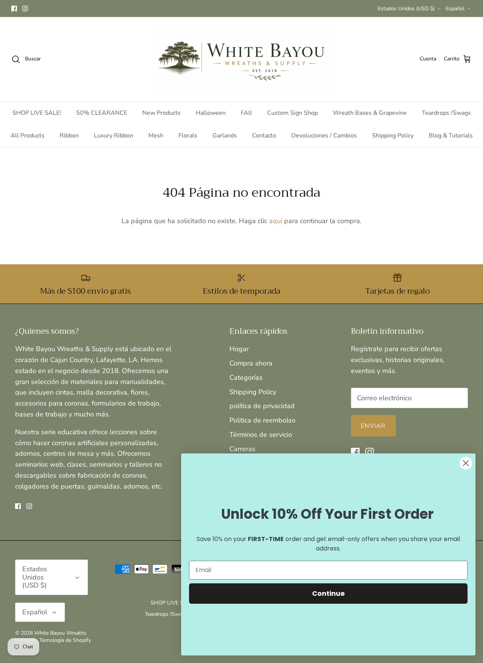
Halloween (211, 113)
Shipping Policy (393, 135)
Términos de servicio (260, 434)
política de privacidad (262, 405)
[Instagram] (25, 8)
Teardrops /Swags (446, 113)
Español (455, 8)
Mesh (155, 135)
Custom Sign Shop (292, 113)
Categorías (246, 377)
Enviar (373, 426)
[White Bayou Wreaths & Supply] (241, 59)
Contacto (264, 135)
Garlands (224, 135)
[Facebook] (14, 8)
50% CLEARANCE (101, 113)
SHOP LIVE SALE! (36, 113)
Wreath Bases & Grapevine (370, 113)
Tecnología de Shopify (65, 640)
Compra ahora (250, 363)
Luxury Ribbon (113, 135)
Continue (328, 593)
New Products (161, 113)
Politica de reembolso (262, 420)
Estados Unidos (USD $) (406, 8)
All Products (28, 135)
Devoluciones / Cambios (324, 135)
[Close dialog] (465, 463)
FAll (246, 113)
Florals (187, 135)
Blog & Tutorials (451, 135)
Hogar (239, 348)
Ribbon (69, 135)
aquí (275, 220)
